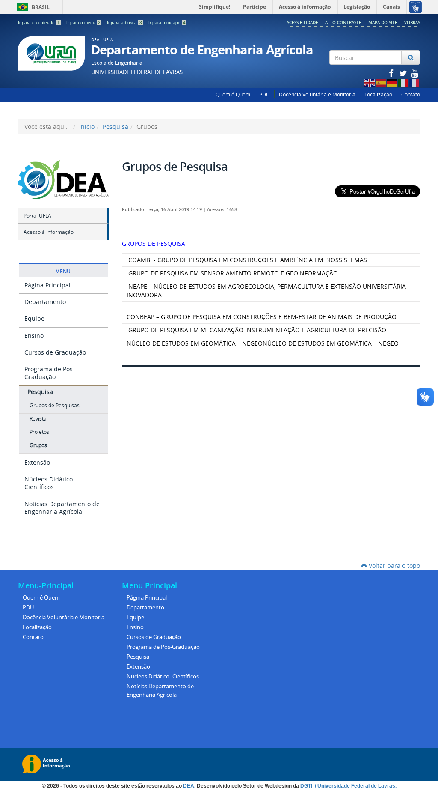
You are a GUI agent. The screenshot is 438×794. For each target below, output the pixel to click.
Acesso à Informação (49, 232)
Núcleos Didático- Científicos (49, 483)
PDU (264, 94)
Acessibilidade (302, 22)
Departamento (45, 302)
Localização (378, 94)
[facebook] (392, 73)
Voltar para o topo (393, 565)
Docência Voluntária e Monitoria (317, 94)
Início (87, 126)
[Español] (381, 82)
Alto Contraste (343, 22)
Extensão (37, 462)
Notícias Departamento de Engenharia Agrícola (62, 508)
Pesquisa (115, 126)
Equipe (34, 318)
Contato (410, 94)
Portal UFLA (37, 215)
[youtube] (415, 73)
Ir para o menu (83, 22)
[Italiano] (403, 82)
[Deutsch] (392, 82)
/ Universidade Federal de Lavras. (355, 786)
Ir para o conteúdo (39, 22)
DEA (188, 786)
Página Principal (47, 285)
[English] (370, 82)
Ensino (34, 335)
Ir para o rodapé (167, 22)
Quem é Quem (233, 94)
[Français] (414, 82)
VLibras (412, 22)
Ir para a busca (124, 22)
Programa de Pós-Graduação (49, 373)
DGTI (307, 786)
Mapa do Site (382, 22)
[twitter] (404, 73)
